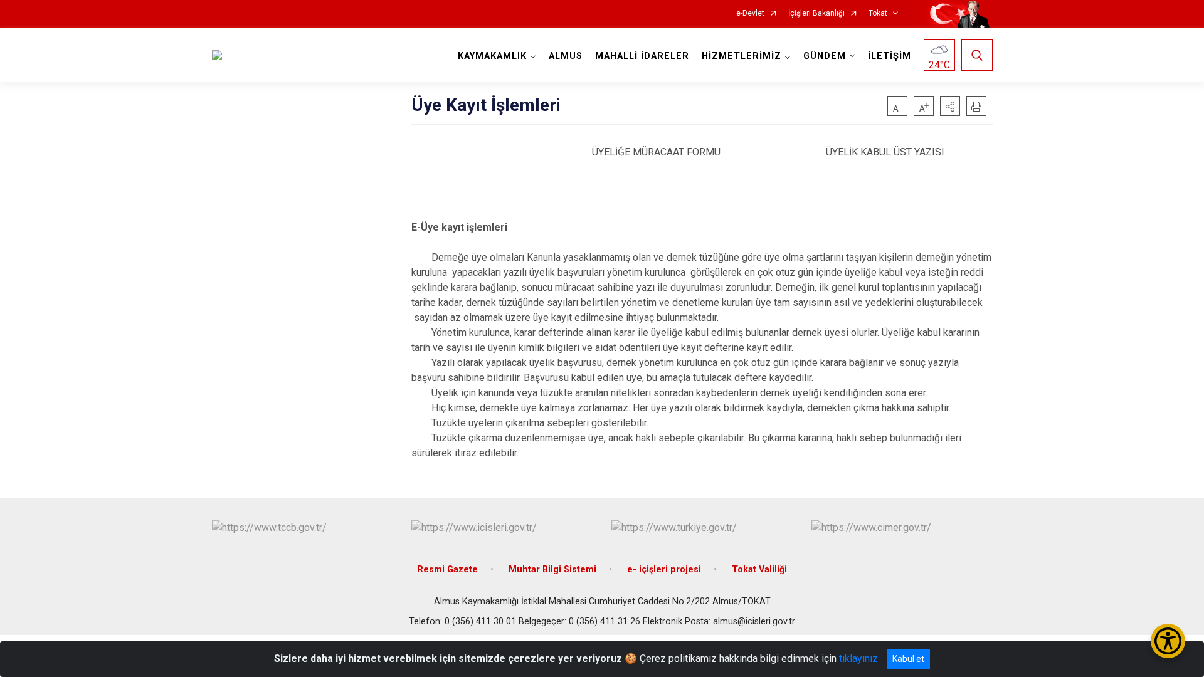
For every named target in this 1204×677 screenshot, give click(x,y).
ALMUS (566, 56)
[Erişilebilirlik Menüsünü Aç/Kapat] (1168, 641)
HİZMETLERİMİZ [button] (741, 56)
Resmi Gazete (447, 569)
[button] (950, 106)
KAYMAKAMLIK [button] (492, 56)
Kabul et (908, 659)
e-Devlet (750, 13)
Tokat (878, 13)
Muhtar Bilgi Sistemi (552, 569)
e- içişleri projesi (664, 569)
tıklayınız (858, 658)
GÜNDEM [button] (824, 56)
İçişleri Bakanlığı (816, 13)
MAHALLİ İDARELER (642, 56)
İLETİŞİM (889, 56)
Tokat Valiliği (759, 569)
